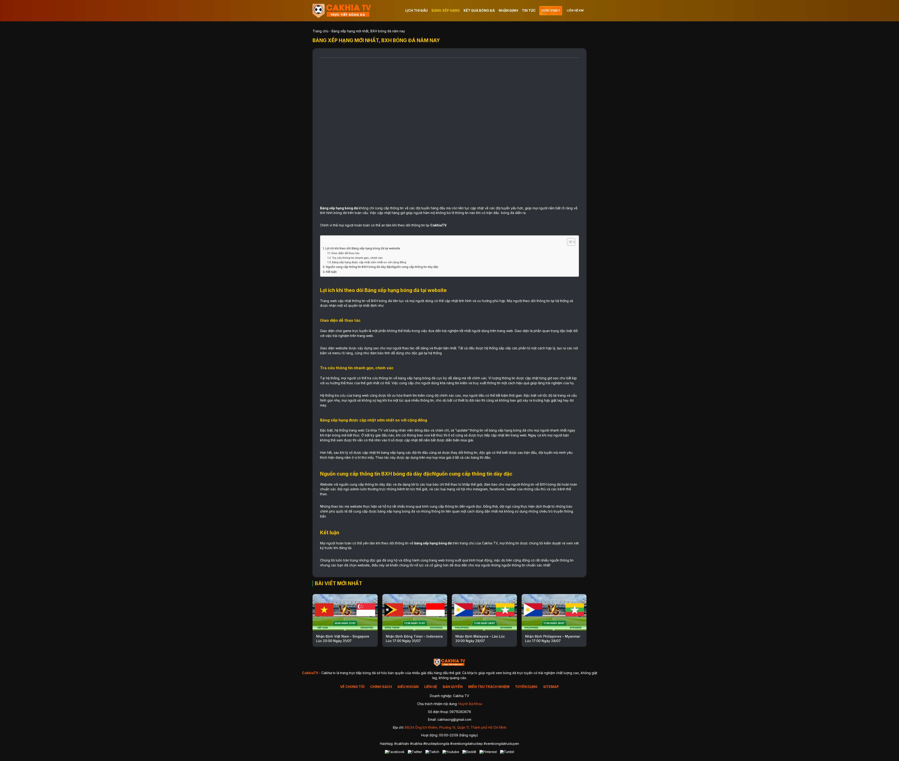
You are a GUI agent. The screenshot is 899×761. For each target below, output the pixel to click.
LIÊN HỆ (430, 687)
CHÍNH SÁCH (381, 687)
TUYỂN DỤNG (526, 687)
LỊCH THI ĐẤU (416, 10)
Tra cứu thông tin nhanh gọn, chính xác (357, 257)
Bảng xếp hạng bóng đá (339, 208)
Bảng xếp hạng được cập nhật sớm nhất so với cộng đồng (369, 262)
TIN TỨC (529, 10)
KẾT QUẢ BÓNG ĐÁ (479, 10)
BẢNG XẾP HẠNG (445, 10)
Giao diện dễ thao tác (345, 253)
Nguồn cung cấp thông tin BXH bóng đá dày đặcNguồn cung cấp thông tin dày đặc (382, 267)
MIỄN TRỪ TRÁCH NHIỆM (488, 687)
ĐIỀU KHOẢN (408, 687)
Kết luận (331, 271)
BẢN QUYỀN (453, 687)
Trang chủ (320, 31)
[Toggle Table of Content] (569, 242)
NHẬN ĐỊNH (508, 10)
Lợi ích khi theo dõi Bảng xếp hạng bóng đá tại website (362, 248)
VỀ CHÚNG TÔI (352, 687)
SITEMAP (551, 687)
